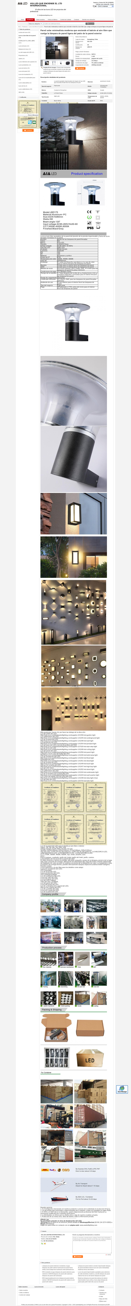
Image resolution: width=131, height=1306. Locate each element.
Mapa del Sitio (103, 1299)
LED (42, 874)
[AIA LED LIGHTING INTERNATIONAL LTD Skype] (42, 1243)
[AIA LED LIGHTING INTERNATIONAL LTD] (112, 6)
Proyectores (22, 55)
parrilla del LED (53, 889)
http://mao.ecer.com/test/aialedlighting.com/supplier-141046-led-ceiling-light (67, 749)
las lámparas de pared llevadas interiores (77, 269)
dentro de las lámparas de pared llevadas (72, 239)
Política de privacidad (27, 1304)
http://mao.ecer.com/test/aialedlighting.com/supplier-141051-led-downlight (67, 761)
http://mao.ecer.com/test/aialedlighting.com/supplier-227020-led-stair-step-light (68, 746)
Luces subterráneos (24, 89)
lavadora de (51, 886)
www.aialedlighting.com (88, 1225)
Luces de (43, 890)
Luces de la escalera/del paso (27, 77)
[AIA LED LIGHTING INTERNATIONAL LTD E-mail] (45, 1243)
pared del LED (63, 886)
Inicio (22, 19)
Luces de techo (23, 68)
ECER (108, 1304)
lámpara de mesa (23, 49)
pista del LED (54, 890)
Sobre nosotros (40, 19)
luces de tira (22, 86)
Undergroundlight (50, 874)
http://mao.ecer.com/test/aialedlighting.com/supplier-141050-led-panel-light (67, 752)
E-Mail (101, 1296)
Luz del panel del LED (48, 883)
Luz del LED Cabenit (48, 880)
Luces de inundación (24, 74)
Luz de (42, 886)
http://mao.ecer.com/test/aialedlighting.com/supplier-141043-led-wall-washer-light (69, 775)
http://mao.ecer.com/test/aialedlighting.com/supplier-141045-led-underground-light (70, 738)
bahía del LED (55, 887)
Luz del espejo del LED (25, 52)
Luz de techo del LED (48, 872)
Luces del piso (23, 46)
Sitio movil (103, 1301)
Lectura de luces (23, 32)
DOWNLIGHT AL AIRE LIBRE (27, 41)
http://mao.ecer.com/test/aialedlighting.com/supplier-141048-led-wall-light (66, 741)
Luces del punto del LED (49, 884)
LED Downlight (45, 870)
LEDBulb (54, 882)
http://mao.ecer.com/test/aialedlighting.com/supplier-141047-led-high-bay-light (68, 766)
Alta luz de (44, 887)
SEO (20, 92)
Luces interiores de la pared (26, 62)
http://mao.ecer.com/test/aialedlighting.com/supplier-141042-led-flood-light (67, 758)
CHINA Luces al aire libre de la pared (44, 1304)
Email (112, 4)
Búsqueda (91, 23)
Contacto (76, 19)
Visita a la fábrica (52, 19)
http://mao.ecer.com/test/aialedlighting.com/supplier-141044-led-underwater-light (69, 772)
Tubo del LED (45, 882)
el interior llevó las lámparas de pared (80, 265)
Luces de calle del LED (48, 877)
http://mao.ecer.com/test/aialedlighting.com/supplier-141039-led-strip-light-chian (69, 778)
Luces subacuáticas (24, 83)
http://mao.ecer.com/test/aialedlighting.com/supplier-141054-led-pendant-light (68, 744)
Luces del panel (23, 71)
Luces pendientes (23, 65)
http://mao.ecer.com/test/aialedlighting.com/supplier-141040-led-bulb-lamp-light (69, 755)
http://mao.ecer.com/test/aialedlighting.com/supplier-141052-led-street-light (67, 769)
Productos (30, 19)
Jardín (20, 58)
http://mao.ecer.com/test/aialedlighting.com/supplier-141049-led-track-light (67, 764)
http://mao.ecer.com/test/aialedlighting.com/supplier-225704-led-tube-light (66, 781)
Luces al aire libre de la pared (36, 26)
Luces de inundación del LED (51, 869)
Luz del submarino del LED (50, 876)
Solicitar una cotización (102, 4)
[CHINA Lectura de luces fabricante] (23, 4)
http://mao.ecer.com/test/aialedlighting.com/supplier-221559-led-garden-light (67, 735)
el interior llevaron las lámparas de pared (76, 263)
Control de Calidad (65, 19)
